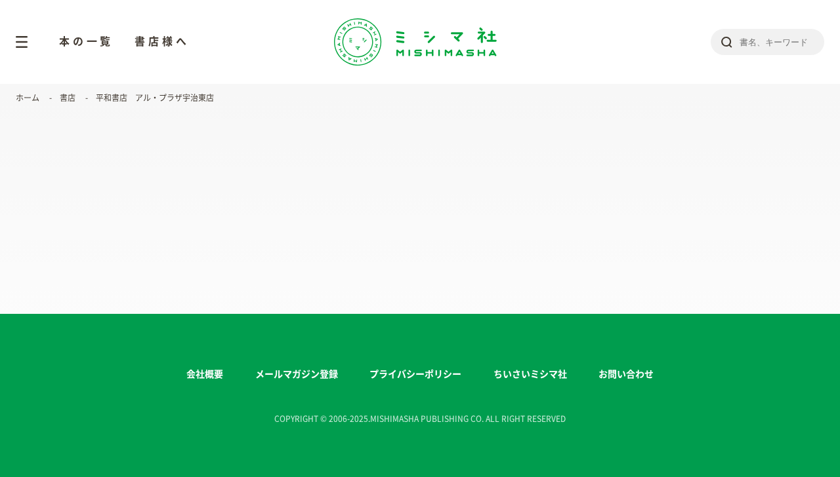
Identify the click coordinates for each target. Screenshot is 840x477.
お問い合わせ (626, 374)
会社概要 (204, 374)
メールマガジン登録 (296, 374)
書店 (67, 98)
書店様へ (162, 41)
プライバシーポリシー (415, 374)
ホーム (27, 98)
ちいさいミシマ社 (530, 374)
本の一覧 (86, 41)
